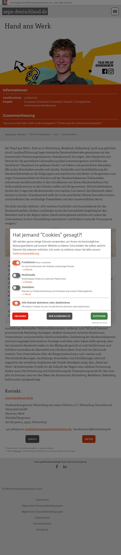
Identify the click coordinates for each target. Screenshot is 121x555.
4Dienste (27, 269)
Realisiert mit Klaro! (99, 322)
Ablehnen (20, 316)
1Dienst (26, 294)
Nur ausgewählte (59, 316)
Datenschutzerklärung (26, 253)
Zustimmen (99, 316)
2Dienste (27, 282)
